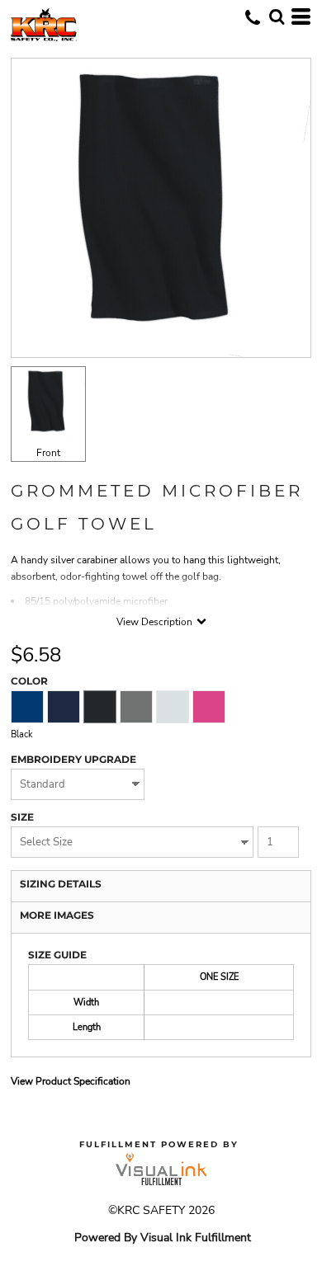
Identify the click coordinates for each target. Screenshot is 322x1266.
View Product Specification (70, 1081)
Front (48, 452)
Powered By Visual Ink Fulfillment (162, 1237)
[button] (276, 16)
